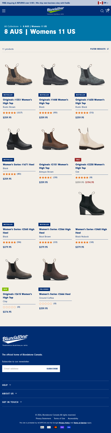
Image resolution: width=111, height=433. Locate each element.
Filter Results (98, 49)
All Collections (11, 26)
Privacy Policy (64, 423)
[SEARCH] (102, 10)
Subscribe (52, 369)
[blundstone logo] (55, 10)
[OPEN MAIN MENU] (3, 10)
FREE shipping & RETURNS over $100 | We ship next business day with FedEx (36, 3)
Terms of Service (80, 423)
